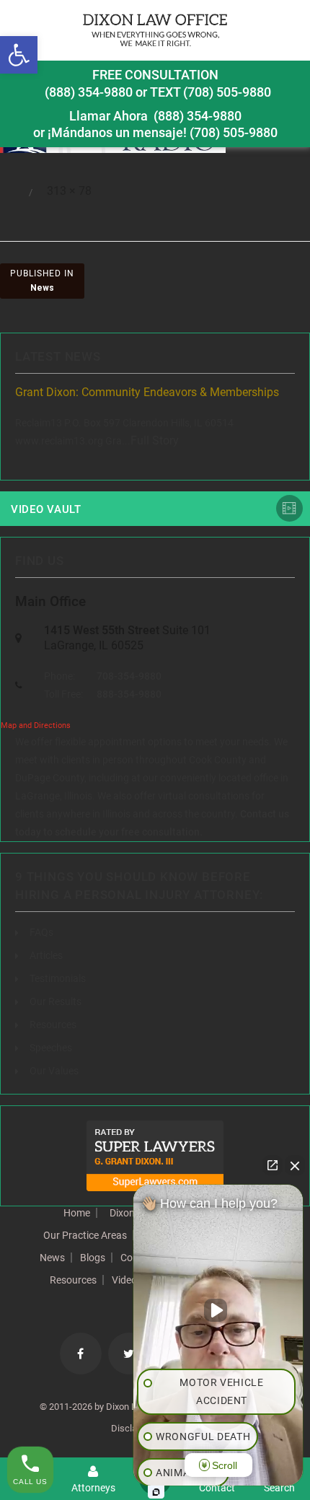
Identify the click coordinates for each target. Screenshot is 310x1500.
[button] (18, 55)
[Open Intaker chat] (156, 1492)
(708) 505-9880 (234, 132)
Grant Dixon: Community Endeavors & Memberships (147, 392)
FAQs (41, 932)
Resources (53, 1024)
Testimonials (58, 978)
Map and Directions (36, 725)
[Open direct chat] (272, 1165)
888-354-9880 (129, 694)
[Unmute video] (218, 1310)
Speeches (51, 1047)
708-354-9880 (129, 676)
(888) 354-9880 (89, 92)
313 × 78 (69, 191)
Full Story (154, 440)
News (52, 1258)
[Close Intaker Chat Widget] (295, 1165)
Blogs (92, 1258)
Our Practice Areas (85, 1235)
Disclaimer (133, 1428)
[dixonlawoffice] (155, 30)
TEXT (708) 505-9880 (210, 92)
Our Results (55, 1001)
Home (76, 1213)
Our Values (54, 1070)
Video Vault (46, 509)
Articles (46, 955)
